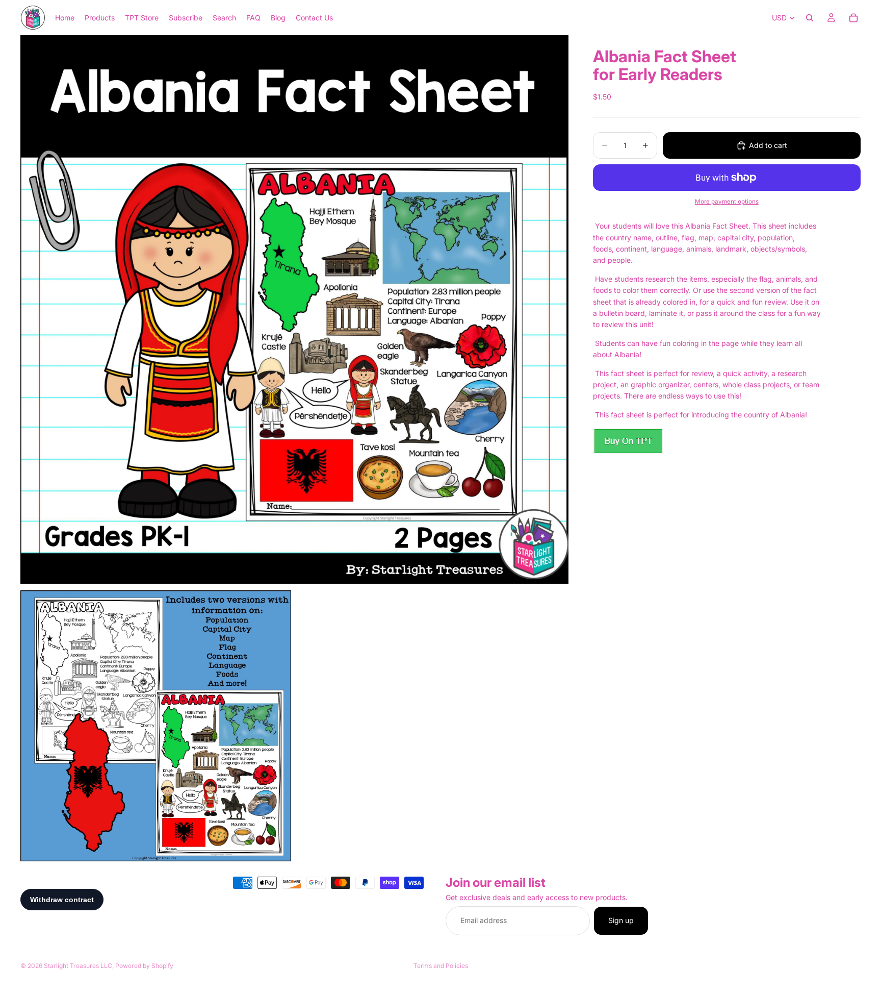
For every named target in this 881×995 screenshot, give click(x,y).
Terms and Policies (440, 965)
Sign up (621, 920)
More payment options (727, 201)
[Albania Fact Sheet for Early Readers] (628, 441)
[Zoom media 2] (155, 725)
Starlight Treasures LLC (78, 965)
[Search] (809, 18)
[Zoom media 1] (294, 309)
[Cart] (853, 18)
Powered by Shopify (144, 965)
